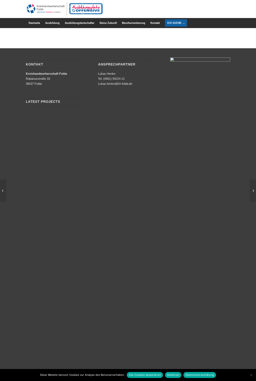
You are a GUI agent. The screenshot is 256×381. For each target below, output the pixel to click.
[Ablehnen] (251, 375)
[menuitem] (34, 23)
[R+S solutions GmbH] (3, 190)
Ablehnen (173, 374)
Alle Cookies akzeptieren (145, 374)
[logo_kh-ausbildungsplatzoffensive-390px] (64, 9)
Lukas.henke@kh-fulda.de (115, 83)
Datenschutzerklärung (199, 374)
